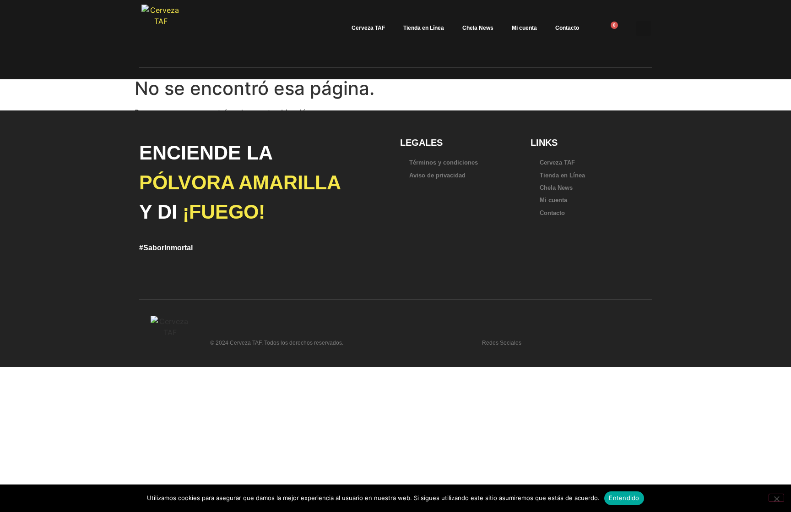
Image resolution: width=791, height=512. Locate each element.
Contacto (567, 28)
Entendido (624, 497)
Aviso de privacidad (437, 175)
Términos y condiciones (443, 162)
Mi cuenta (524, 28)
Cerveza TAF (368, 28)
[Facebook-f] (567, 339)
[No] (776, 498)
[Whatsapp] (538, 339)
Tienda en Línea (423, 28)
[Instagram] (581, 339)
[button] (643, 28)
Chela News (477, 28)
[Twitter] (552, 339)
